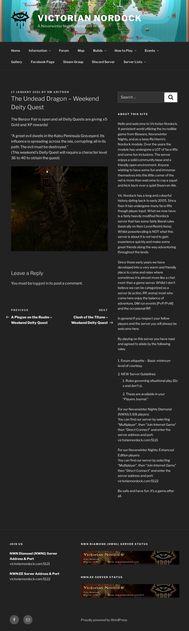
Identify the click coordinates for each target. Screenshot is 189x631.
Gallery (16, 62)
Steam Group (73, 62)
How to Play (124, 50)
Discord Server (103, 62)
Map (81, 50)
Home (15, 50)
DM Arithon (58, 92)
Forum (64, 50)
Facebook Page (42, 62)
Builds (98, 50)
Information (38, 50)
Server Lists (133, 62)
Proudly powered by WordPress (104, 620)
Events (150, 50)
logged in (41, 283)
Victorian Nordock (90, 18)
